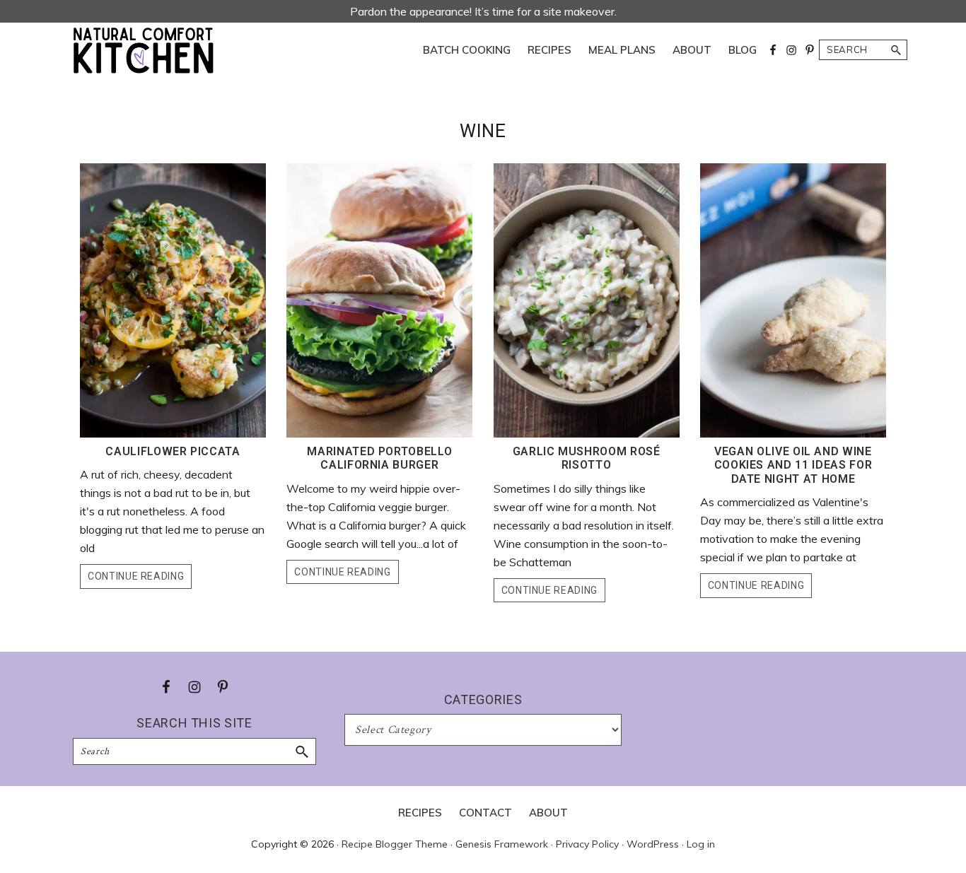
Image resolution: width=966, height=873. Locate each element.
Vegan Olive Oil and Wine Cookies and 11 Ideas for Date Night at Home (793, 465)
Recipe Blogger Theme (395, 844)
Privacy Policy (587, 844)
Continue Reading (136, 576)
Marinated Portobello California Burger (379, 458)
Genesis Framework (501, 844)
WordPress (653, 844)
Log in (701, 844)
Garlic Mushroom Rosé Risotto (587, 458)
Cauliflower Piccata (172, 451)
